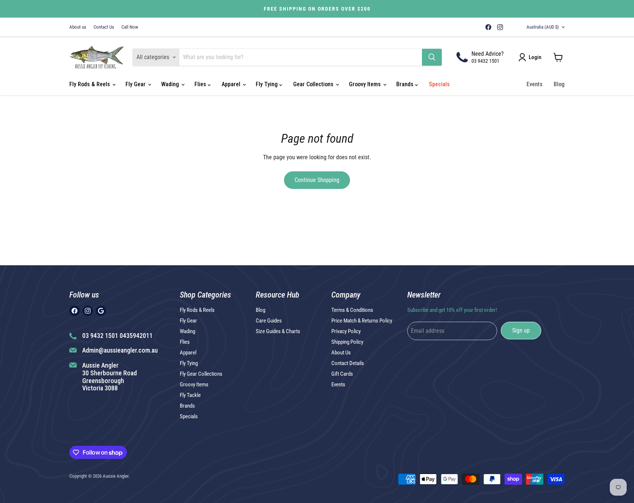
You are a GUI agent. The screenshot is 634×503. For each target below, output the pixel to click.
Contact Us (104, 27)
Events (534, 84)
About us (77, 27)
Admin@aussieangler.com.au (120, 350)
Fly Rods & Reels (90, 84)
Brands (405, 84)
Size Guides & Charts (278, 331)
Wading (171, 84)
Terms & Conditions (352, 310)
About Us (341, 352)
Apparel (232, 84)
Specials (439, 84)
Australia (542, 27)
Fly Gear (136, 84)
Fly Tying (267, 84)
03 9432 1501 (485, 61)
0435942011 (136, 335)
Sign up (521, 330)
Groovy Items (365, 84)
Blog (559, 84)
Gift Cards (342, 374)
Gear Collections (314, 84)
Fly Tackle (190, 395)
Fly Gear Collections (201, 374)
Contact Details (347, 363)
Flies (201, 84)
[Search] (432, 57)
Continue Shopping (317, 179)
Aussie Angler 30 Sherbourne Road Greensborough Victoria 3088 (109, 376)
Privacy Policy (346, 331)
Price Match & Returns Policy (361, 320)
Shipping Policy (347, 342)
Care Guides (269, 320)
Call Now (129, 27)
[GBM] (510, 27)
